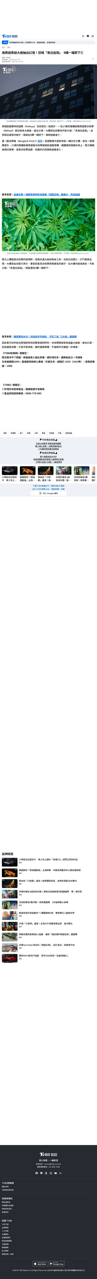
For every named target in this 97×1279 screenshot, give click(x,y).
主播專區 (5, 1234)
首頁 (3, 47)
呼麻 (59, 433)
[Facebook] (36, 1173)
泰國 (43, 433)
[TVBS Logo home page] (10, 36)
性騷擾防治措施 (7, 1205)
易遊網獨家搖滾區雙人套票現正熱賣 (48, 459)
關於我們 (5, 1186)
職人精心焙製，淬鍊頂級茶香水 (48, 446)
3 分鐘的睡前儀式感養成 (48, 449)
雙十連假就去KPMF (48, 456)
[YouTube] (55, 1173)
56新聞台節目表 (8, 1190)
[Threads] (46, 1173)
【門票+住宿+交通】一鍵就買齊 (48, 462)
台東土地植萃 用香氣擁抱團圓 (48, 443)
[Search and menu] (92, 36)
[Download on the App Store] (40, 1263)
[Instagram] (50, 1173)
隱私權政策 (6, 1202)
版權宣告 (5, 1212)
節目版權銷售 (7, 1241)
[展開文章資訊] (92, 58)
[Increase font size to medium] (83, 36)
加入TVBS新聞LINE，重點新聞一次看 (48, 489)
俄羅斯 (13, 433)
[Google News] (60, 1173)
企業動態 (5, 1227)
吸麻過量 (68, 433)
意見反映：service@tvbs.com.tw (48, 1164)
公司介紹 (5, 1224)
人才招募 (5, 1231)
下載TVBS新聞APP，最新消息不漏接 (48, 485)
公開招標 (5, 1244)
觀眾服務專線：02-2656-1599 (48, 1167)
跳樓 (28, 433)
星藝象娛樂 (6, 1237)
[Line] (41, 1173)
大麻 (36, 433)
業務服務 (5, 1247)
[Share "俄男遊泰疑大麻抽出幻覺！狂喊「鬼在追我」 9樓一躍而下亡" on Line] (88, 36)
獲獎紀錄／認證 (7, 1254)
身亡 (21, 433)
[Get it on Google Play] (56, 1263)
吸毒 (5, 433)
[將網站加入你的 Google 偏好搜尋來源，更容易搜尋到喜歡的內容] (48, 493)
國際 (8, 47)
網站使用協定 (7, 1209)
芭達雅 (51, 433)
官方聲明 (5, 1251)
